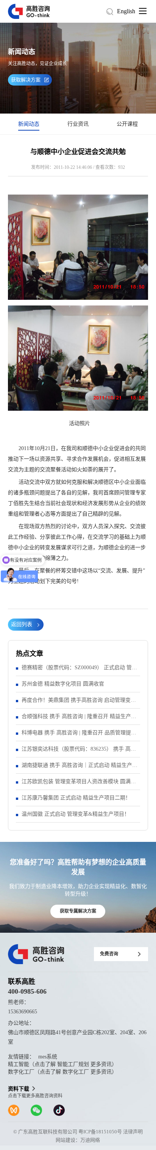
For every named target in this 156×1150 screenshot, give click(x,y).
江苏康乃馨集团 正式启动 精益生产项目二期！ (76, 798)
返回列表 (21, 624)
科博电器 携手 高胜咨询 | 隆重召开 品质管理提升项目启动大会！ (79, 735)
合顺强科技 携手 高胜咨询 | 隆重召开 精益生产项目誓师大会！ (79, 719)
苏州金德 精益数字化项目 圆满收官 (63, 684)
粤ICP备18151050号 (100, 1131)
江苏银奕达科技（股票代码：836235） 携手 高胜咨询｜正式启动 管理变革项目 (79, 751)
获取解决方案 (26, 80)
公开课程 (127, 124)
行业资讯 (78, 124)
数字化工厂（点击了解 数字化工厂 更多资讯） (62, 1072)
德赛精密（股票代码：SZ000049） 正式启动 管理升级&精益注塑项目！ (79, 670)
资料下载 (18, 1089)
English (126, 11)
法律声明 (133, 1131)
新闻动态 (28, 124)
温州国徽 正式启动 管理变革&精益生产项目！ (75, 814)
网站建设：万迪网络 (78, 1140)
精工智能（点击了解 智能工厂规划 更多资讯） (62, 1064)
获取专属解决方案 (78, 911)
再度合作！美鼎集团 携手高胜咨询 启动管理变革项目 (79, 702)
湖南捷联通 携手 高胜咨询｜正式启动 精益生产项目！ (79, 767)
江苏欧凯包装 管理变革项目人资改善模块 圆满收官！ (79, 784)
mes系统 (47, 1057)
